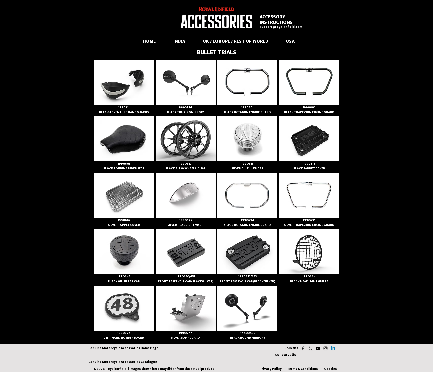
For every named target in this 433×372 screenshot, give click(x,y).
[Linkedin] (333, 348)
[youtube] (317, 348)
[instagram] (325, 348)
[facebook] (302, 348)
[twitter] (310, 348)
